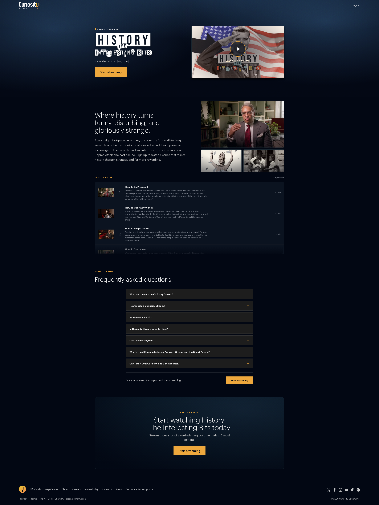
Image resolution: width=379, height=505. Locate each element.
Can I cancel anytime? (142, 340)
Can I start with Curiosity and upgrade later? (154, 363)
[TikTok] (352, 490)
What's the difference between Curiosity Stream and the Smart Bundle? (170, 352)
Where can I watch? (141, 317)
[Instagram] (340, 490)
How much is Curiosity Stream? (147, 305)
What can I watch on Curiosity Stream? (151, 294)
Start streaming (111, 72)
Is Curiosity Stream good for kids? (149, 328)
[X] (329, 490)
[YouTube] (346, 490)
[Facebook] (335, 490)
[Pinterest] (358, 490)
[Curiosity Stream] (28, 5)
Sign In (356, 5)
